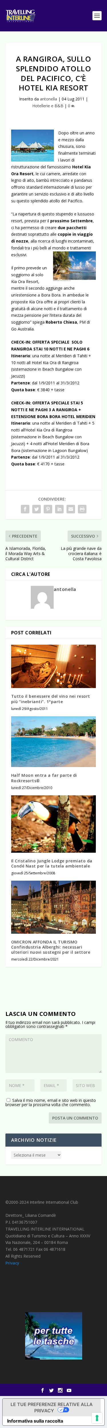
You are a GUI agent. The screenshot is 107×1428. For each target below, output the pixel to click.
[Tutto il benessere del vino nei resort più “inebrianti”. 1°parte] (53, 666)
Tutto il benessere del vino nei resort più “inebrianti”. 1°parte (50, 698)
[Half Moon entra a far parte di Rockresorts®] (53, 741)
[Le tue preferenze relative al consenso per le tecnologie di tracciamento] (97, 1418)
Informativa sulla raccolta (35, 1421)
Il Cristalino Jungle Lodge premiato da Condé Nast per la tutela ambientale (51, 863)
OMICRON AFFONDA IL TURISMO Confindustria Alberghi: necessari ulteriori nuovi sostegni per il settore (50, 947)
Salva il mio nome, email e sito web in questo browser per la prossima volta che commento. (50, 1102)
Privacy (12, 1263)
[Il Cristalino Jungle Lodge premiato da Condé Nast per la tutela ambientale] (53, 824)
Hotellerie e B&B (47, 105)
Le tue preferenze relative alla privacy (52, 1407)
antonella (48, 99)
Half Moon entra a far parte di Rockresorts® (44, 778)
